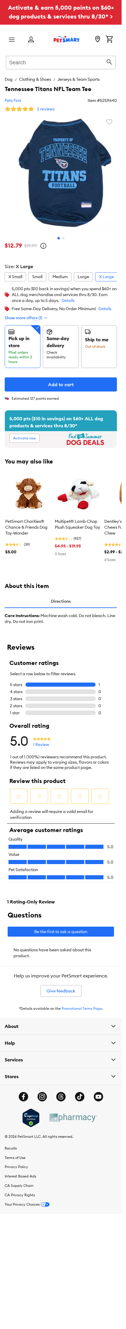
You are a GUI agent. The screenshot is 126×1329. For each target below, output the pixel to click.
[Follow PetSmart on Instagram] (42, 1092)
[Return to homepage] (66, 39)
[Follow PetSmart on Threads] (61, 1092)
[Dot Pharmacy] (73, 1113)
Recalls (11, 1144)
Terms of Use (15, 1153)
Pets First (13, 100)
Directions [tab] (61, 596)
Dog (9, 79)
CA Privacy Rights (20, 1190)
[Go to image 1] (58, 234)
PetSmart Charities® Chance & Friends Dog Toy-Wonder (26, 522)
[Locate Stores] (97, 39)
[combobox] (61, 62)
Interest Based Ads (20, 1172)
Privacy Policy (16, 1162)
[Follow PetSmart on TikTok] (79, 1092)
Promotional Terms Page (82, 1004)
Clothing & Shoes (35, 79)
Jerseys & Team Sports (78, 79)
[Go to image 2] (63, 234)
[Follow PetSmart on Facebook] (23, 1092)
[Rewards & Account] (31, 39)
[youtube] (98, 1092)
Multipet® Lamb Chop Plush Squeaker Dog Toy (77, 519)
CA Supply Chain (19, 1181)
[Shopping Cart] (109, 40)
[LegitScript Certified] (31, 1113)
